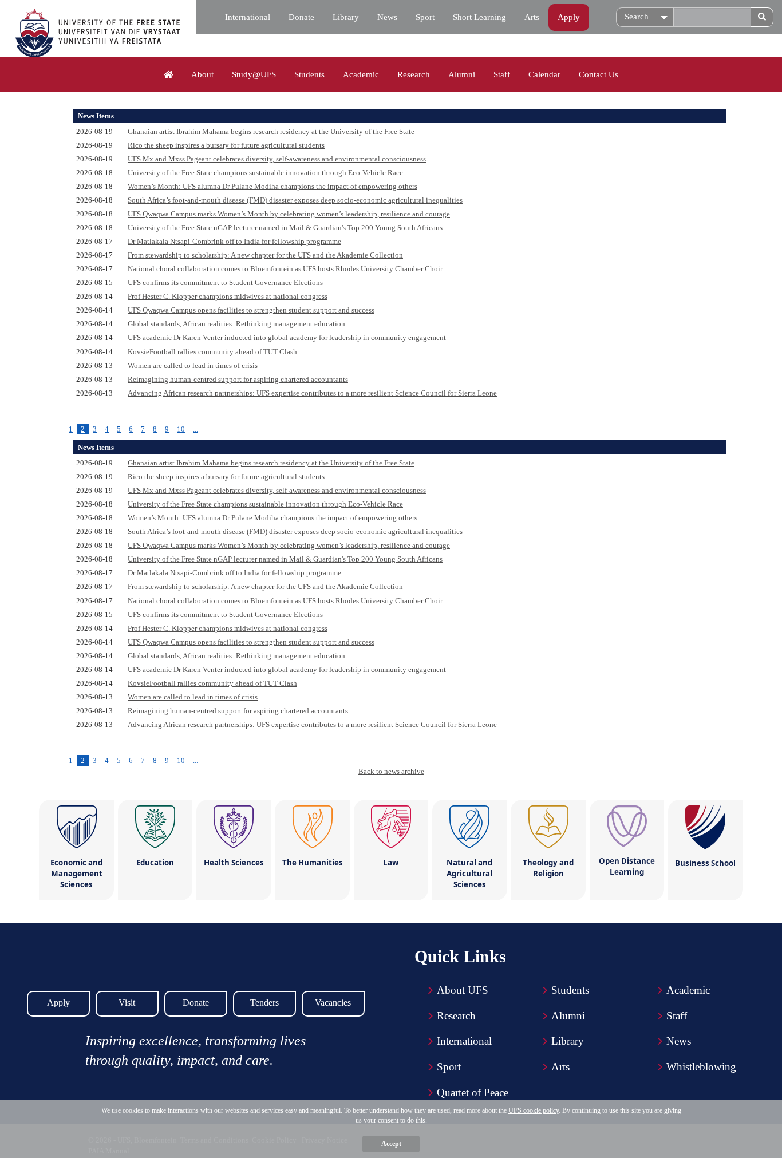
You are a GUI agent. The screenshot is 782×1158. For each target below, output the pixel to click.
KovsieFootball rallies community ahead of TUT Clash (212, 351)
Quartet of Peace (472, 1092)
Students (309, 74)
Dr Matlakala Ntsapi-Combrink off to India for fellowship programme (234, 241)
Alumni (461, 74)
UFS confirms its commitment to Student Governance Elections (225, 282)
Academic (361, 74)
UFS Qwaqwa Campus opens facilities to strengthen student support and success (251, 310)
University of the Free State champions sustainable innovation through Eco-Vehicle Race (265, 172)
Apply (569, 17)
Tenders (264, 1002)
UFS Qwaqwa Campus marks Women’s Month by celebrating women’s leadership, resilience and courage (289, 214)
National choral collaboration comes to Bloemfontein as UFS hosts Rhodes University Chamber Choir (285, 268)
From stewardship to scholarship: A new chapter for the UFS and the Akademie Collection (265, 255)
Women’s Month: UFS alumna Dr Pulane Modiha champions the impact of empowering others (272, 186)
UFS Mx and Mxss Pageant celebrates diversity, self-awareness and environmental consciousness (277, 159)
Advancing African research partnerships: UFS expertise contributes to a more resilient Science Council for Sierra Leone (312, 393)
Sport (425, 17)
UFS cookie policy (533, 1110)
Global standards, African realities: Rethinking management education (236, 323)
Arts (531, 17)
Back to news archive (391, 771)
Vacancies (333, 1002)
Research (413, 74)
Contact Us (598, 74)
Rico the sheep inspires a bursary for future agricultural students (226, 145)
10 (181, 429)
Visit (127, 1002)
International (247, 17)
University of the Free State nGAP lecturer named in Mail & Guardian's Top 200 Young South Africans (285, 227)
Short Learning (479, 17)
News (387, 17)
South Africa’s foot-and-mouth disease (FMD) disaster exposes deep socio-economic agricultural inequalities (295, 200)
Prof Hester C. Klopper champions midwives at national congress (227, 296)
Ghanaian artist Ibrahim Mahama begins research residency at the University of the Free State (271, 131)
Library (346, 17)
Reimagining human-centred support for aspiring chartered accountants (238, 379)
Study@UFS (254, 74)
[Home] (169, 75)
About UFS (462, 990)
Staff (501, 74)
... (195, 429)
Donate (301, 17)
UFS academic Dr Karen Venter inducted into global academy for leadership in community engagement (287, 337)
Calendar (544, 74)
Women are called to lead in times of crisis (193, 365)
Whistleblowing (701, 1067)
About (202, 74)
